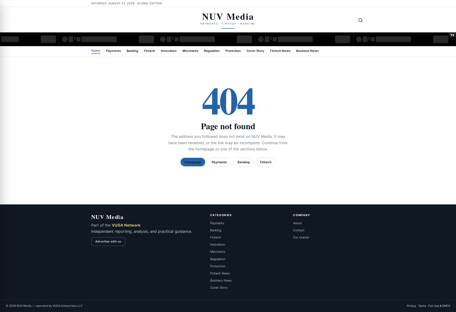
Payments (113, 51)
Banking (132, 51)
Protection (233, 51)
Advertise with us (108, 241)
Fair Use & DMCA (439, 305)
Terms (422, 305)
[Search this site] (360, 20)
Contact (298, 230)
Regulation (212, 51)
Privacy (411, 305)
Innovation (169, 51)
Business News (307, 51)
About (297, 223)
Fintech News (280, 51)
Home (95, 50)
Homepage (193, 162)
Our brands (301, 237)
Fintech (149, 51)
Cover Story (255, 51)
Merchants (190, 51)
